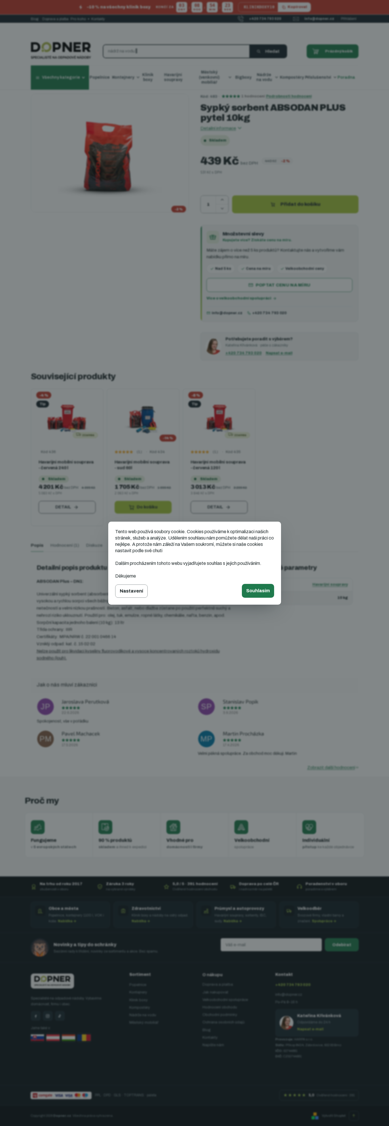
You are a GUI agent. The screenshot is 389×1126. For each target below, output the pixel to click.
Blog (34, 19)
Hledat (272, 51)
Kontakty (98, 19)
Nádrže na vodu (142, 1015)
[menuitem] (102, 78)
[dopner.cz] (48, 1016)
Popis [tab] (37, 545)
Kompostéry (139, 1008)
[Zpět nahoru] (354, 1116)
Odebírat (341, 945)
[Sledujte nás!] (36, 1016)
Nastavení (131, 591)
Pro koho (80, 19)
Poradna (346, 77)
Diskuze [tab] (94, 545)
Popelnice (137, 985)
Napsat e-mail (279, 353)
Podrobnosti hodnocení (289, 96)
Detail (63, 507)
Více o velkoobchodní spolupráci (238, 298)
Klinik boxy (138, 1000)
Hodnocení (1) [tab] (64, 545)
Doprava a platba (55, 19)
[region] (194, 457)
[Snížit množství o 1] (222, 208)
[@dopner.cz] (60, 1016)
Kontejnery (138, 992)
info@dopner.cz (227, 313)
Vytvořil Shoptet (334, 1115)
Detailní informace (218, 128)
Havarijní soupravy (330, 584)
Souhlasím (258, 590)
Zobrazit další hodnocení (331, 767)
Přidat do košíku (300, 204)
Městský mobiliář (143, 1023)
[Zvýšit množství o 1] (222, 200)
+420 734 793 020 (269, 313)
